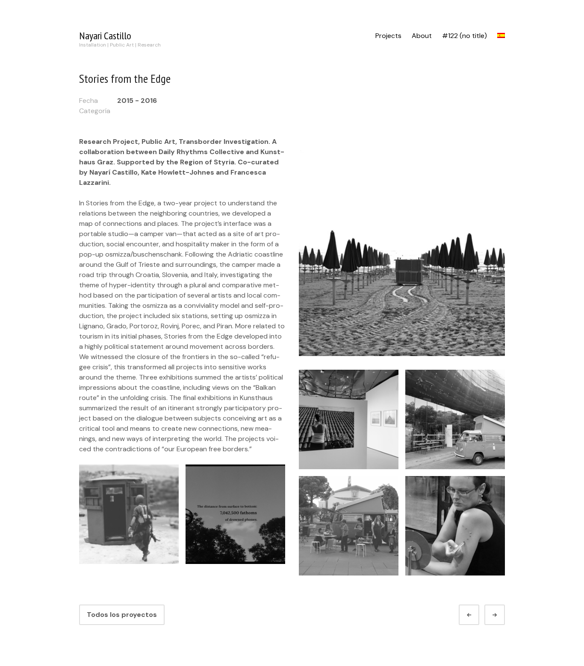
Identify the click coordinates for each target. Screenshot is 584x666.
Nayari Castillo (105, 35)
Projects (388, 35)
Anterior (476, 614)
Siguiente (502, 614)
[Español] (501, 36)
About (422, 35)
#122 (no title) (464, 35)
